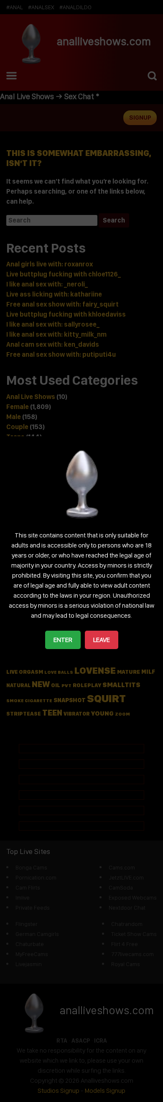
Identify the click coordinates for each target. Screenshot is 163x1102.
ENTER (62, 640)
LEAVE (101, 640)
